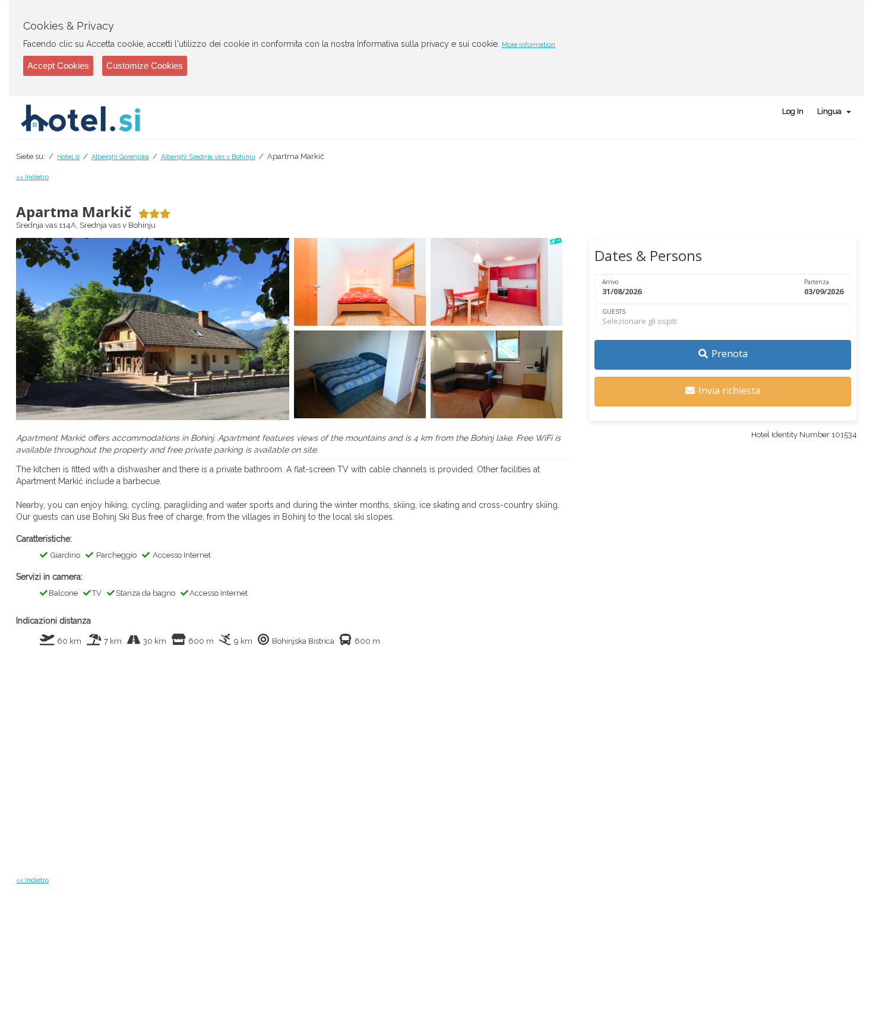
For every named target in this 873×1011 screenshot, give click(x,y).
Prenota (729, 353)
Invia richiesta (729, 390)
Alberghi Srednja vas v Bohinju (208, 157)
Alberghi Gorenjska (120, 157)
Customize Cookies (144, 66)
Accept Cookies (58, 66)
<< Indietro (32, 177)
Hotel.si (68, 157)
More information (528, 45)
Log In (793, 111)
